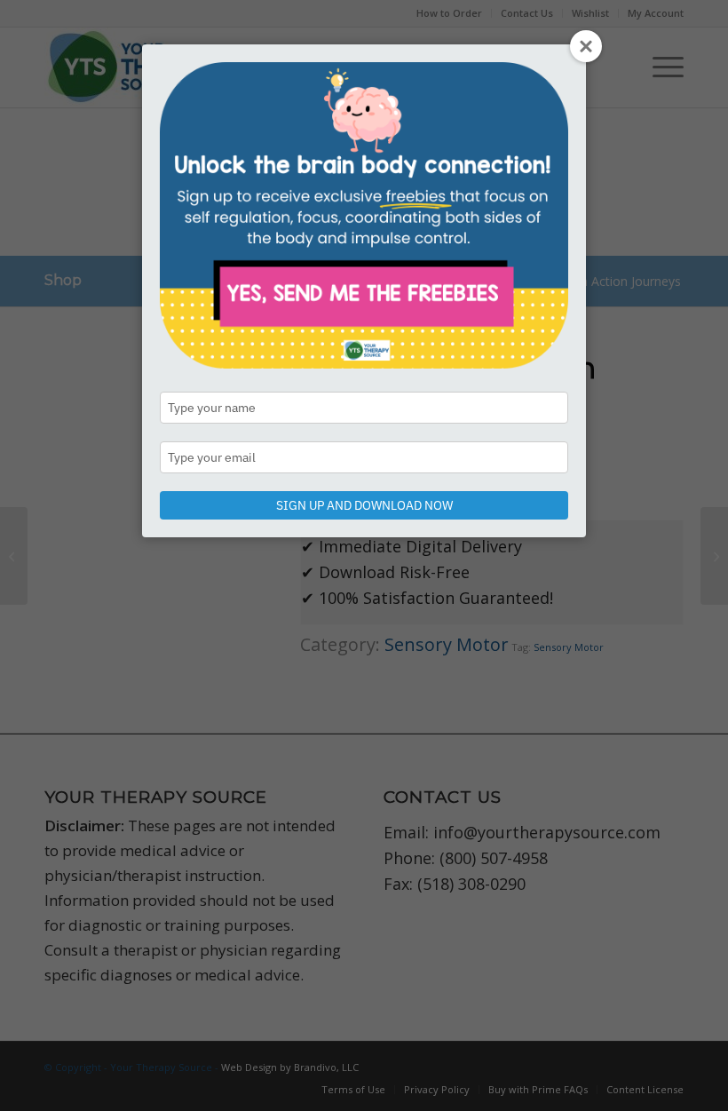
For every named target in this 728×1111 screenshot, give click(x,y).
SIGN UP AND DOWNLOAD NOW (364, 505)
